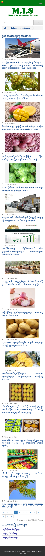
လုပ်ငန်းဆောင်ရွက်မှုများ (11, 529)
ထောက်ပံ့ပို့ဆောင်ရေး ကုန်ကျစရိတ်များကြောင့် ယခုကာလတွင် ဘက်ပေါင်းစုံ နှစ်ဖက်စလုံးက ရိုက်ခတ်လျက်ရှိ (22, 443)
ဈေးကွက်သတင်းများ (10, 538)
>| (11, 516)
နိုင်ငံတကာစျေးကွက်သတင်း (20, 28)
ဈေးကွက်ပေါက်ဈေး (10, 533)
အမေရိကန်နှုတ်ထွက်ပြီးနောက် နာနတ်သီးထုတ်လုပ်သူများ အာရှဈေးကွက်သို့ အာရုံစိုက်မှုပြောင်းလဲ (22, 376)
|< (4, 512)
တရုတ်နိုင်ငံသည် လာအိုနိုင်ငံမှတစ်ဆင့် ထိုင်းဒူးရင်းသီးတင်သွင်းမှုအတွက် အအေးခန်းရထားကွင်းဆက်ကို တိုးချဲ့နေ (22, 251)
